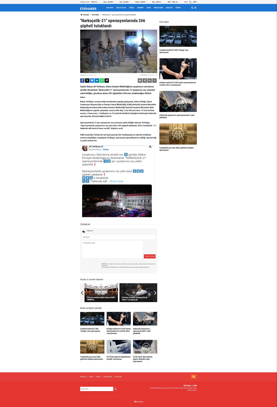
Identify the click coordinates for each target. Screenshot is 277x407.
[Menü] (195, 7)
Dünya (149, 8)
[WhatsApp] (102, 80)
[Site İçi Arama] (192, 7)
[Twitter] (87, 80)
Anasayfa (86, 15)
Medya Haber (158, 8)
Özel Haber (95, 15)
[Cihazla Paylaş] (107, 80)
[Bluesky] (92, 80)
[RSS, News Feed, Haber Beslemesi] (193, 376)
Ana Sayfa (109, 8)
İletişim (98, 377)
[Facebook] (82, 80)
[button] (145, 80)
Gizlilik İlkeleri (108, 377)
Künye (91, 377)
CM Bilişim (140, 402)
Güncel (131, 8)
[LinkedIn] (97, 80)
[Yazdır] (140, 80)
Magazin (169, 8)
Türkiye (178, 8)
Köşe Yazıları (121, 8)
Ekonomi (140, 8)
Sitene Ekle (118, 377)
